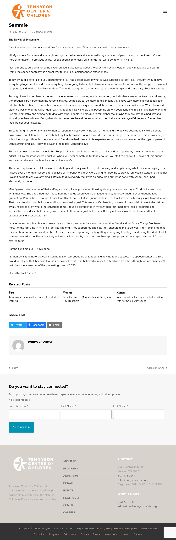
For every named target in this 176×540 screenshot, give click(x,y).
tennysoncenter (44, 32)
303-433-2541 (126, 475)
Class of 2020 (155, 368)
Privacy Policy (104, 528)
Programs (70, 468)
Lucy (13, 368)
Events (68, 490)
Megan (67, 292)
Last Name (120, 406)
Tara (11, 292)
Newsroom (71, 497)
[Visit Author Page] (18, 345)
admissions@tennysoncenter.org (137, 506)
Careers (69, 512)
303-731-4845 (126, 502)
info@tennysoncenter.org (133, 480)
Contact (69, 505)
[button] (165, 11)
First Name (68, 406)
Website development (126, 528)
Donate (68, 483)
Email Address (18, 406)
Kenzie (121, 292)
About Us (69, 461)
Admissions (71, 476)
